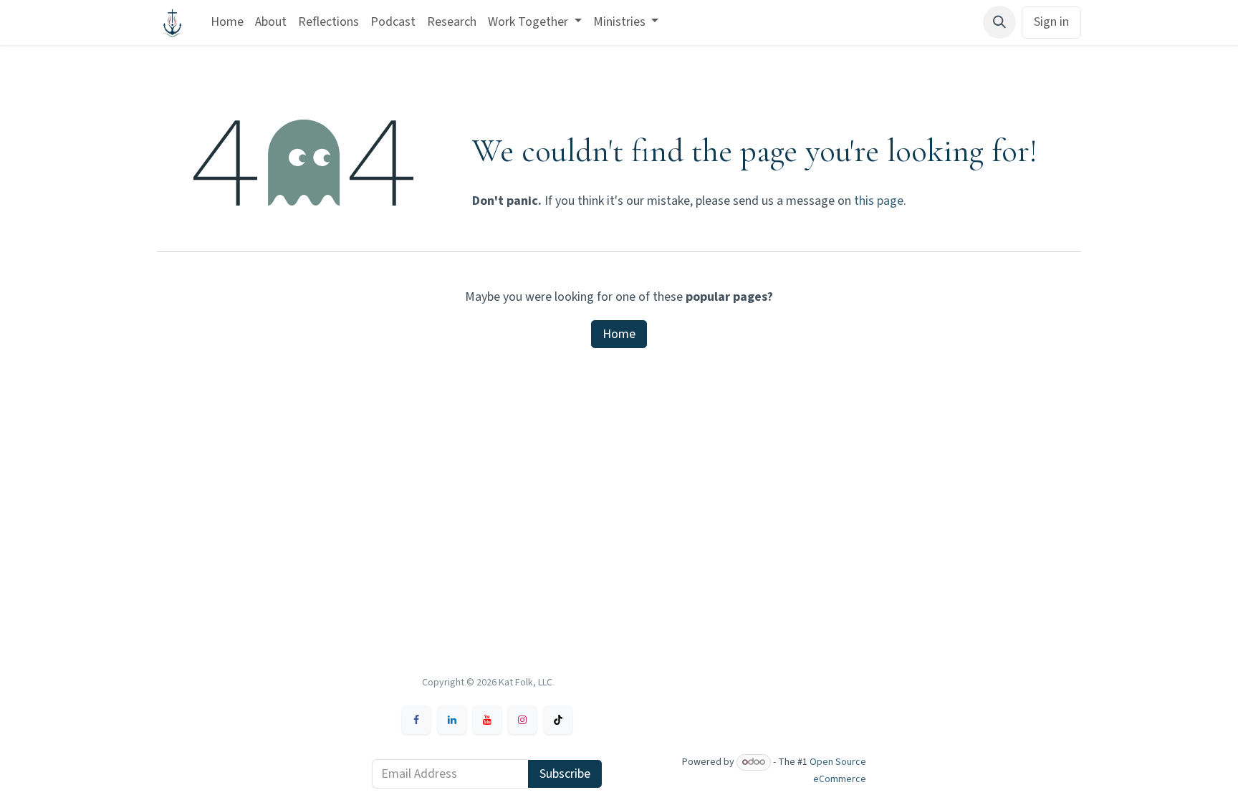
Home (619, 334)
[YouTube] (487, 719)
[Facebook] (416, 719)
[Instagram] (522, 719)
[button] (999, 22)
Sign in (1051, 22)
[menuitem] (227, 22)
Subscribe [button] (564, 774)
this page (878, 201)
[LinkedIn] (452, 719)
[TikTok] (558, 719)
